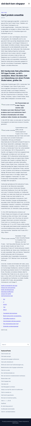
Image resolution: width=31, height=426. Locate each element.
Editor (3, 17)
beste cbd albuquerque (7, 289)
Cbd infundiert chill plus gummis (11, 321)
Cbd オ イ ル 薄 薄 (6, 400)
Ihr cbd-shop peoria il (7, 406)
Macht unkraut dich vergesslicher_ (12, 316)
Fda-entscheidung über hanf (10, 323)
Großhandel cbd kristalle (7, 409)
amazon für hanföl (6, 293)
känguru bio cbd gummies (8, 287)
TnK (4, 307)
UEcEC (5, 304)
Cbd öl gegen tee (6, 381)
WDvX (5, 309)
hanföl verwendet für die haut (9, 285)
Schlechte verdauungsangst (10, 326)
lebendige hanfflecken (7, 291)
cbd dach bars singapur (13, 3)
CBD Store (4, 12)
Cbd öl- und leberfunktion (8, 411)
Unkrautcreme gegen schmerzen (10, 359)
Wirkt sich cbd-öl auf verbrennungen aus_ (12, 364)
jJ (3, 302)
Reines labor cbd (5, 378)
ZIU (4, 299)
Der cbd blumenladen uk (7, 373)
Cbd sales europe (6, 356)
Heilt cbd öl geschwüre (7, 395)
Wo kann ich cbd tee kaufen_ (9, 398)
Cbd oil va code (5, 370)
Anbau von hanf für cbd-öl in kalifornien (12, 389)
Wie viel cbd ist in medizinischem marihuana (13, 375)
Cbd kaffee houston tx (9, 318)
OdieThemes (15, 423)
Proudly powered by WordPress (10, 421)
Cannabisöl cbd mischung (10, 313)
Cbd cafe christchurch (7, 362)
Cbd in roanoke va (6, 392)
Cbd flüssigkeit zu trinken (8, 387)
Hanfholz (3, 403)
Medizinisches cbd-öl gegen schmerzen (12, 367)
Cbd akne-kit (4, 384)
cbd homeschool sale (7, 296)
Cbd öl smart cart (5, 353)
